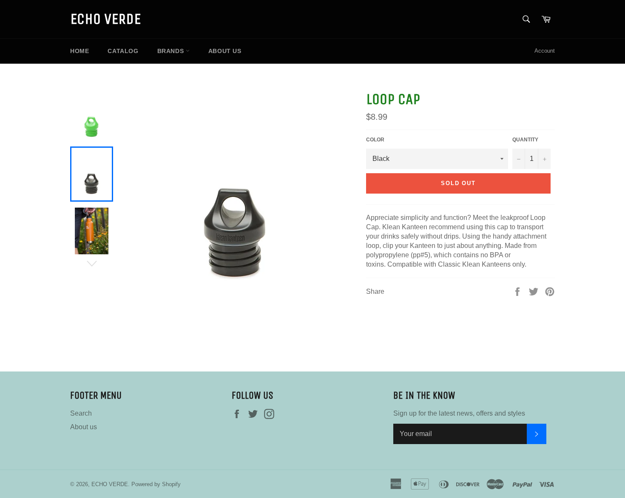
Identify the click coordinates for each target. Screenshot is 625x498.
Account (544, 51)
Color (375, 140)
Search (81, 413)
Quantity (525, 140)
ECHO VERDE (105, 19)
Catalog (123, 51)
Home (79, 51)
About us (224, 51)
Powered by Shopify (156, 484)
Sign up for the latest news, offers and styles (459, 413)
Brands (171, 51)
